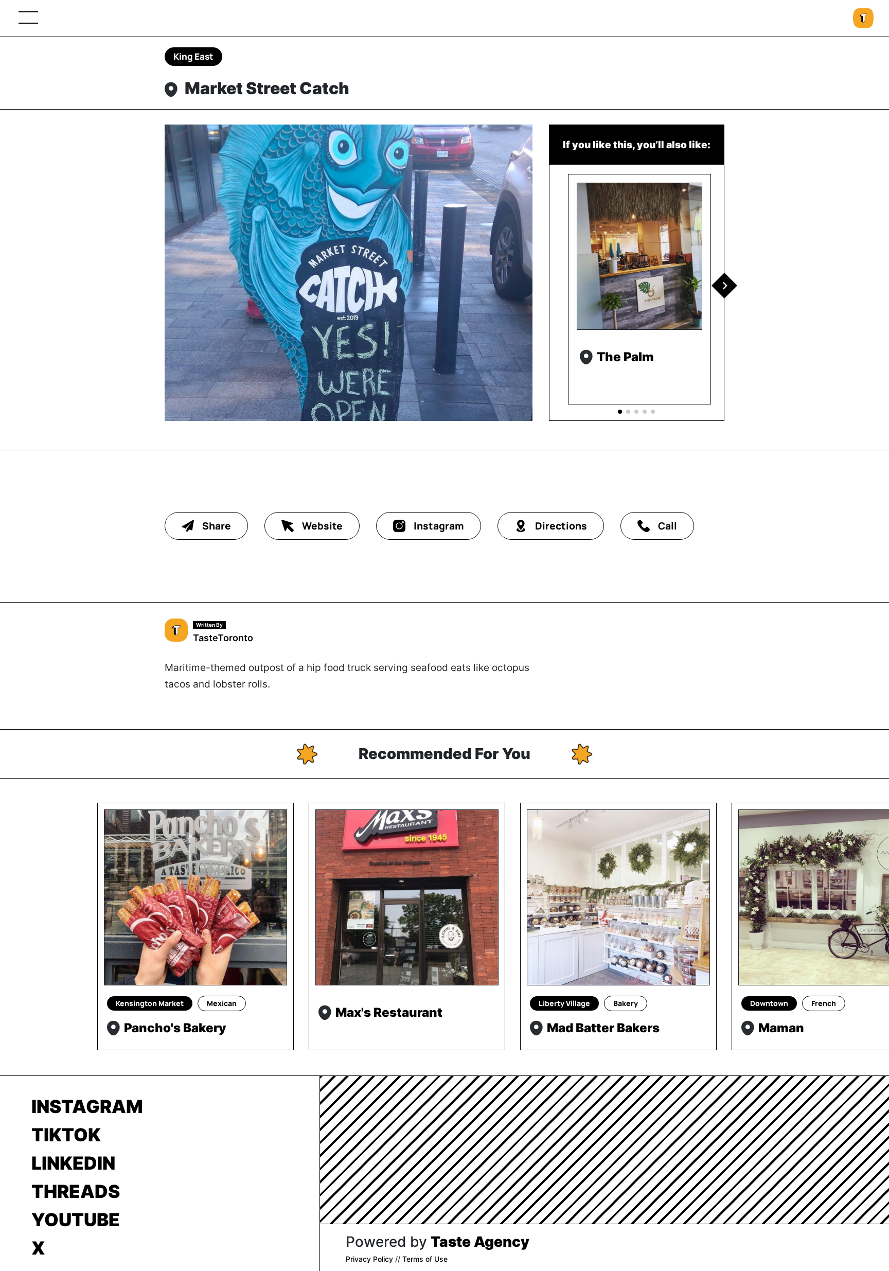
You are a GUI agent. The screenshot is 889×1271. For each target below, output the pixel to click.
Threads (75, 1191)
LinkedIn (73, 1163)
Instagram (87, 1106)
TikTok (66, 1134)
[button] (724, 285)
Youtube (75, 1219)
